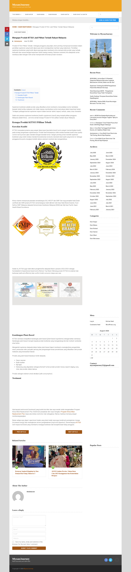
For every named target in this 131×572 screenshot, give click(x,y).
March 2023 (109, 186)
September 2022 (111, 196)
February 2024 (110, 169)
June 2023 (109, 183)
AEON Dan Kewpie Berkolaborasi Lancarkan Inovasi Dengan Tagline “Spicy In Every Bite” (104, 117)
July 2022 (109, 199)
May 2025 (93, 156)
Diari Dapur (29, 14)
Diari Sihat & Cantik (80, 14)
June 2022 (93, 203)
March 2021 (109, 206)
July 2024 (93, 166)
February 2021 (94, 209)
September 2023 (95, 179)
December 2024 (111, 159)
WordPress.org (111, 324)
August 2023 (110, 179)
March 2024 (93, 169)
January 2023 (110, 189)
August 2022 (94, 199)
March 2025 (109, 156)
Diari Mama (40, 14)
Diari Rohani (52, 14)
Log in (92, 321)
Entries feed (110, 321)
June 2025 (109, 152)
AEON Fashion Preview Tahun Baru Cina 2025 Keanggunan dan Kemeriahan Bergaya (65, 473)
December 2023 (111, 173)
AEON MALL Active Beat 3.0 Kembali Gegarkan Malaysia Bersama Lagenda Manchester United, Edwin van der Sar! (102, 80)
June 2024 (109, 166)
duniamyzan (18, 41)
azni (91, 115)
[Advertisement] (47, 71)
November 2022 (111, 193)
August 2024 (110, 162)
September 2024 (95, 162)
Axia (91, 128)
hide (23, 90)
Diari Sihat (93, 235)
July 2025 (93, 152)
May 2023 (93, 186)
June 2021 (93, 206)
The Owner (16, 14)
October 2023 (110, 176)
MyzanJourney (21, 4)
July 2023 (93, 183)
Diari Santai (65, 14)
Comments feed (95, 324)
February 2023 (94, 189)
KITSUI (78, 422)
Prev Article (21, 432)
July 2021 (109, 203)
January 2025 (94, 159)
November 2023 (95, 176)
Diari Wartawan (20, 32)
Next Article (73, 432)
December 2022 (95, 193)
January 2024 (94, 173)
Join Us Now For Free (107, 20)
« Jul (91, 358)
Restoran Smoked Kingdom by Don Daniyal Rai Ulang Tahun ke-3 (26, 472)
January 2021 (110, 209)
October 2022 (94, 196)
